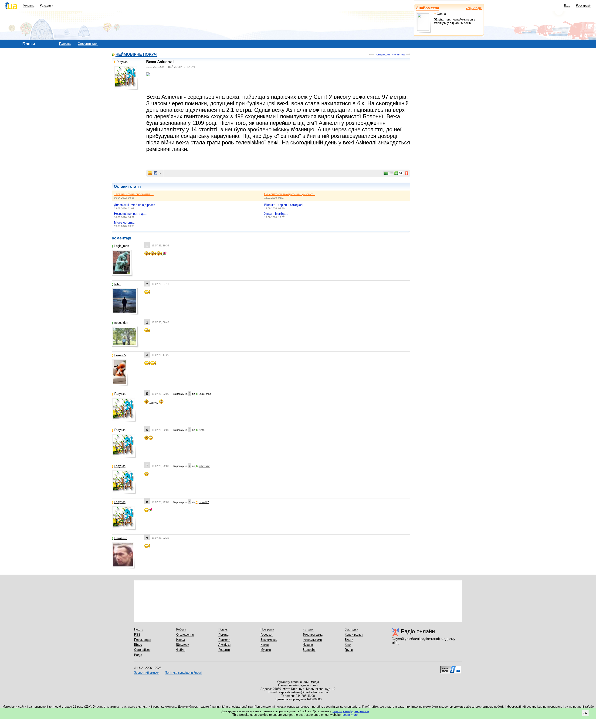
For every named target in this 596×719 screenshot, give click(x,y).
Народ (180, 639)
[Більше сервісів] (160, 173)
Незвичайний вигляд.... (130, 213)
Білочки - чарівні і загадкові (283, 205)
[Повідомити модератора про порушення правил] (406, 173)
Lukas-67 (120, 538)
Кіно (348, 644)
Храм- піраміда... (276, 213)
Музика (266, 649)
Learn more (350, 714)
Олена (441, 14)
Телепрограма (312, 634)
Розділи (45, 5)
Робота (181, 629)
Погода (223, 634)
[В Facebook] (155, 173)
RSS (137, 634)
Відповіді (309, 649)
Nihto (117, 284)
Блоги (349, 639)
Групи (349, 649)
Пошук (222, 629)
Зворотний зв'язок (146, 672)
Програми (267, 629)
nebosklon (121, 322)
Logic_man (121, 246)
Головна (28, 5)
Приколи (224, 639)
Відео (138, 644)
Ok (585, 713)
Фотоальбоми (312, 639)
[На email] (150, 173)
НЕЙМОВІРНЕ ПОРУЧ (136, 55)
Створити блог (88, 43)
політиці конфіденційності (351, 711)
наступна (398, 54)
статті (135, 186)
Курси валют (354, 634)
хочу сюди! (474, 8)
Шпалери (182, 644)
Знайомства (427, 8)
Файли (180, 649)
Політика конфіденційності (183, 672)
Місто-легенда (124, 222)
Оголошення (185, 634)
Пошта (138, 629)
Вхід (567, 5)
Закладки (351, 629)
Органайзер (142, 649)
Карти (265, 644)
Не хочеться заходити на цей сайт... (289, 194)
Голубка (122, 62)
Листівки (224, 644)
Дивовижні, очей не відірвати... (136, 205)
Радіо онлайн (418, 631)
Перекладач (142, 639)
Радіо (138, 655)
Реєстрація (583, 5)
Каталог (308, 629)
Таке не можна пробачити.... (134, 194)
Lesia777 (120, 355)
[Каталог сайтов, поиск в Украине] (450, 668)
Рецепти (224, 649)
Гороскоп (267, 634)
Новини (308, 644)
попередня (382, 54)
